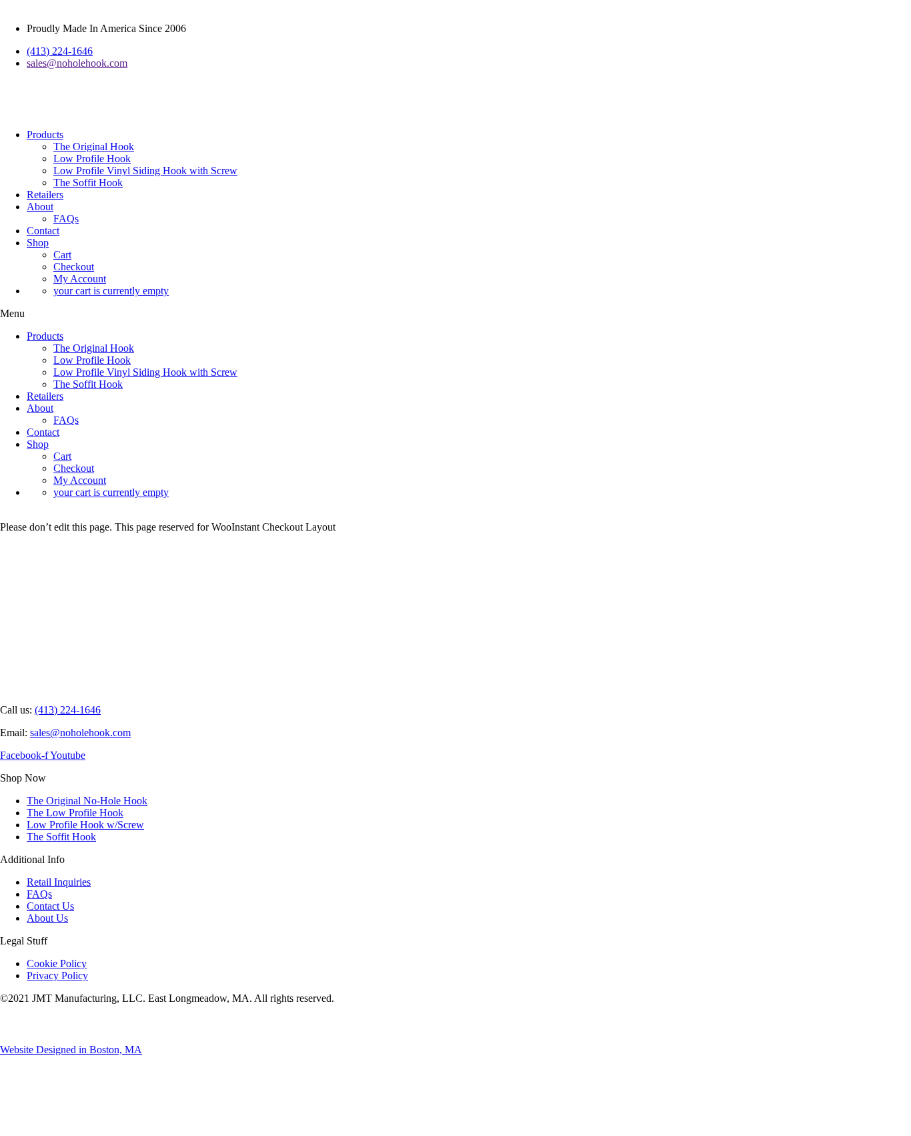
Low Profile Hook (92, 158)
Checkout (73, 266)
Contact (43, 230)
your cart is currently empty (111, 290)
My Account (79, 278)
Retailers (45, 194)
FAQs (66, 218)
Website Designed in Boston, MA (71, 1049)
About (40, 206)
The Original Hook (93, 146)
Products (45, 134)
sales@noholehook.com (80, 732)
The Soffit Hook (88, 182)
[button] (455, 314)
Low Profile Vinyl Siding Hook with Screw (145, 170)
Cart (62, 254)
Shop (38, 242)
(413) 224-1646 (68, 710)
